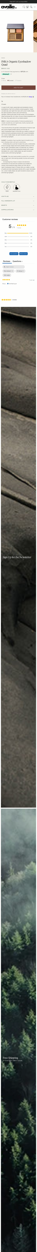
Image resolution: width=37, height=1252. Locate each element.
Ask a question (14, 253)
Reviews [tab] (7, 261)
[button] (31, 7)
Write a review (23, 253)
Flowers (18, 81)
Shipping (3, 93)
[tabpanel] (18, 281)
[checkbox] (6, 275)
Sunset (11, 81)
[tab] (17, 261)
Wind (4, 81)
